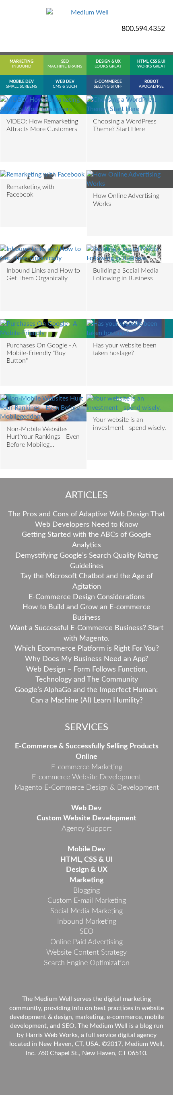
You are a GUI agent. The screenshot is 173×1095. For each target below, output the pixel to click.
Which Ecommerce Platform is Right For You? (86, 648)
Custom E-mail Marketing (86, 900)
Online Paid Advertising (86, 942)
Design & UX (86, 869)
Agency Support (86, 828)
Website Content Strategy (86, 952)
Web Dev (86, 808)
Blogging (86, 890)
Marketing (87, 880)
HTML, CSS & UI (86, 859)
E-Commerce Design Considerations (87, 597)
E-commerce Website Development (86, 777)
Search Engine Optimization (87, 963)
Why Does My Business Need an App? (86, 659)
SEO (86, 931)
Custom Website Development (86, 818)
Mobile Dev (86, 849)
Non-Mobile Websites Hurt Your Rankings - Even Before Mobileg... (43, 437)
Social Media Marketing (86, 911)
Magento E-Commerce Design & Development (86, 787)
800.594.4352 (143, 29)
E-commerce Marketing (86, 767)
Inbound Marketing (86, 921)
